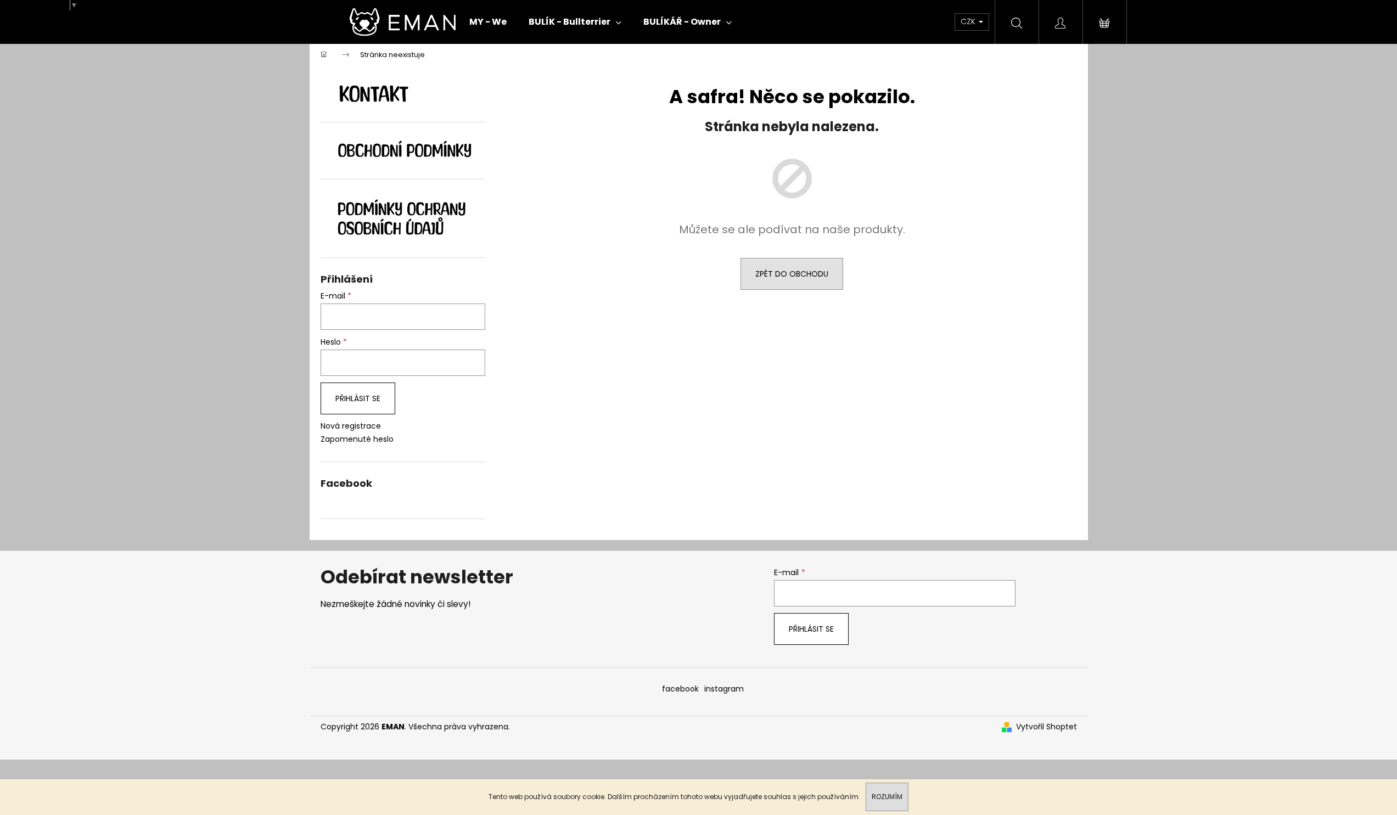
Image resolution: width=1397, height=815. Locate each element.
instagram (724, 688)
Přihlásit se (357, 398)
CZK (969, 21)
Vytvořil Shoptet (1046, 727)
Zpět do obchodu (791, 273)
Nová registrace (351, 426)
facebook (680, 688)
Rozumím (887, 796)
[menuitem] (488, 22)
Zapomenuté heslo (357, 439)
